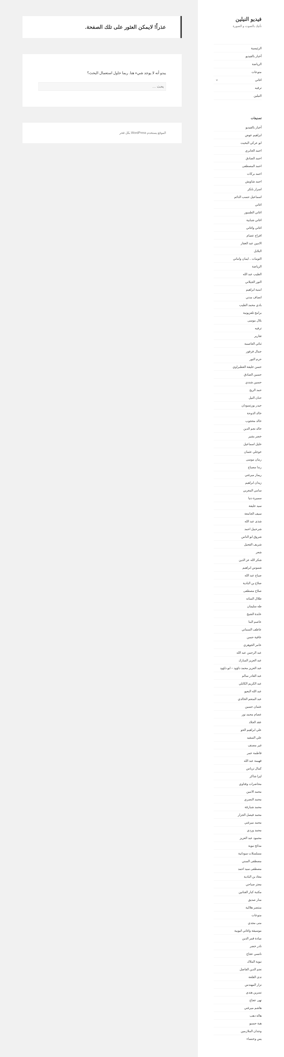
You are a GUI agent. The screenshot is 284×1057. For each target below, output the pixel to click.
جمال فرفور (254, 351)
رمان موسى (254, 459)
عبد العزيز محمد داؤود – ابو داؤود (241, 668)
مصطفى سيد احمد (250, 868)
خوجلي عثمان (253, 451)
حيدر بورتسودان (251, 405)
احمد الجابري (253, 150)
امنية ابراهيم (254, 289)
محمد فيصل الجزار (250, 814)
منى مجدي (255, 923)
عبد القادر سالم (252, 675)
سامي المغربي (252, 490)
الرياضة (257, 64)
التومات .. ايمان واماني (247, 258)
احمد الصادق (254, 158)
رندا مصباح (255, 467)
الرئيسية (256, 48)
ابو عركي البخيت (251, 142)
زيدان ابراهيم (253, 482)
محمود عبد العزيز (251, 838)
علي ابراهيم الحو (251, 729)
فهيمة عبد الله (253, 760)
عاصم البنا (255, 621)
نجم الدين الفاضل (251, 969)
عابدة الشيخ (254, 614)
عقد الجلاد (255, 722)
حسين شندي (253, 382)
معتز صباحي (254, 884)
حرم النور (255, 359)
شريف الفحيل (253, 544)
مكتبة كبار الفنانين (250, 892)
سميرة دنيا (255, 498)
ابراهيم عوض (253, 135)
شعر (259, 552)
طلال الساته (254, 598)
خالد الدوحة (254, 413)
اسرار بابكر (254, 189)
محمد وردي (254, 830)
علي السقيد (254, 737)
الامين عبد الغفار (251, 243)
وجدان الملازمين (251, 1031)
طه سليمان (254, 606)
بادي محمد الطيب (250, 305)
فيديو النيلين (249, 19)
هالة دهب (256, 1015)
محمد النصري (253, 799)
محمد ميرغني (253, 822)
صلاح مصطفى (252, 590)
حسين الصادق (253, 374)
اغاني (258, 79)
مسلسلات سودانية (250, 853)
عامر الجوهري (252, 644)
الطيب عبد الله (252, 274)
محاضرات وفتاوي (250, 784)
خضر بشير (255, 436)
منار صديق (255, 899)
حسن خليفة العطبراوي (247, 366)
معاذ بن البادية (253, 876)
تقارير (258, 336)
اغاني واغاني (254, 227)
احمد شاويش (253, 181)
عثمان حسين (253, 706)
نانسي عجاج (254, 953)
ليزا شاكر (256, 776)
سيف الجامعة (253, 513)
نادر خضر (256, 946)
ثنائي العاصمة (253, 343)
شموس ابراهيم (252, 567)
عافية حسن (254, 637)
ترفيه (258, 87)
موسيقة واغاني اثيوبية (248, 930)
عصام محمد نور (252, 714)
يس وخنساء (254, 1038)
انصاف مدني (254, 297)
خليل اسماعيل (252, 444)
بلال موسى (254, 320)
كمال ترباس (254, 768)
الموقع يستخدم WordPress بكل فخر (142, 132)
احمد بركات (254, 173)
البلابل (258, 251)
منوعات (257, 72)
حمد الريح (255, 390)
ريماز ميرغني (253, 475)
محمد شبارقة (253, 807)
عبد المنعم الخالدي (250, 699)
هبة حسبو (255, 1023)
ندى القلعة (255, 977)
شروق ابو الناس (251, 536)
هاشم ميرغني (253, 1007)
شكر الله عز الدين (250, 560)
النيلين (258, 95)
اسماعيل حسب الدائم (248, 197)
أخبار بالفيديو (254, 56)
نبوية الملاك (254, 961)
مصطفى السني (252, 861)
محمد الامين (254, 791)
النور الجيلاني (253, 281)
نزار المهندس (253, 984)
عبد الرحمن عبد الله (249, 652)
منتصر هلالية (254, 907)
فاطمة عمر (254, 753)
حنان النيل (255, 397)
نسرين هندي (254, 992)
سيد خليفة (255, 505)
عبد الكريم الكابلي (250, 683)
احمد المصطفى (252, 166)
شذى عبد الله (253, 521)
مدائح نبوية (255, 845)
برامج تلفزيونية (252, 312)
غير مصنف (255, 745)
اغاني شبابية (254, 220)
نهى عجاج (255, 1000)
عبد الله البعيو (253, 691)
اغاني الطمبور (253, 212)
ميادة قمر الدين (252, 938)
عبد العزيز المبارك (250, 660)
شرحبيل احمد (253, 529)
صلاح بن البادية (252, 583)
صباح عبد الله (253, 575)
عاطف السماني (252, 629)
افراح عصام (254, 235)
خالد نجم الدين (252, 428)
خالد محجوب (253, 420)
